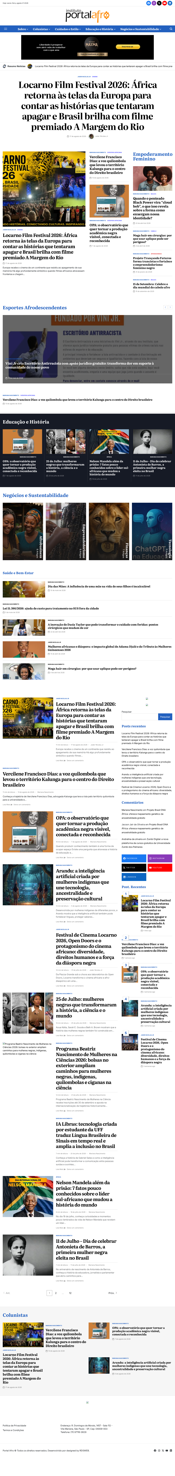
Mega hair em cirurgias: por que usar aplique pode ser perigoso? (152, 238)
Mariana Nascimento (98, 152)
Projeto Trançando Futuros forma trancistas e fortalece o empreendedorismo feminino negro (152, 263)
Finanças (127, 550)
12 (70, 1293)
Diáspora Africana (114, 152)
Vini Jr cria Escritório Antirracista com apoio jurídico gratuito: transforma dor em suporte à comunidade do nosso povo (79, 365)
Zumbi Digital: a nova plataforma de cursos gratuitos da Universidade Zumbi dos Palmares (146, 843)
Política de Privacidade (14, 1425)
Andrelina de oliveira (132, 839)
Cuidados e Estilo (66, 29)
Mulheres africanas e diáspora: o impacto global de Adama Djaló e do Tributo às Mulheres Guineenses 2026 (109, 648)
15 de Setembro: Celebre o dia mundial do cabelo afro (151, 285)
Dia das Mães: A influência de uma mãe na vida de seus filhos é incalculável (99, 586)
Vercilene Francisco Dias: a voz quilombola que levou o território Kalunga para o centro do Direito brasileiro (108, 164)
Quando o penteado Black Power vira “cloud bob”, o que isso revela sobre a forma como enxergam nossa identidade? (152, 208)
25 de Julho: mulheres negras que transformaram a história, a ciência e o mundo (65, 466)
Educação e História (99, 29)
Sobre (22, 29)
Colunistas (40, 29)
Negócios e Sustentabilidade (139, 29)
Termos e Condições (13, 1430)
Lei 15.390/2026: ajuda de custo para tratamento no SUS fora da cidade (51, 608)
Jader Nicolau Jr (84, 76)
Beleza (153, 194)
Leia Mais (60, 760)
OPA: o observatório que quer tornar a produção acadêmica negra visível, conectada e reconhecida (109, 232)
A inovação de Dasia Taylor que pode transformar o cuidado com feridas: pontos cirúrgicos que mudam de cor (103, 626)
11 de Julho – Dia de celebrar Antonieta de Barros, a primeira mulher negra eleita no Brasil (152, 466)
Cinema (94, 76)
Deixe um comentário (75, 760)
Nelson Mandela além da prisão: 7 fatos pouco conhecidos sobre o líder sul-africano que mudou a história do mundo (109, 467)
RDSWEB (84, 1450)
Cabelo (153, 231)
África (109, 457)
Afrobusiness (156, 254)
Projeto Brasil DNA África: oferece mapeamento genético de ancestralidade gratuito (144, 814)
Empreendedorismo (84, 541)
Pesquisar (127, 711)
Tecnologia (170, 548)
